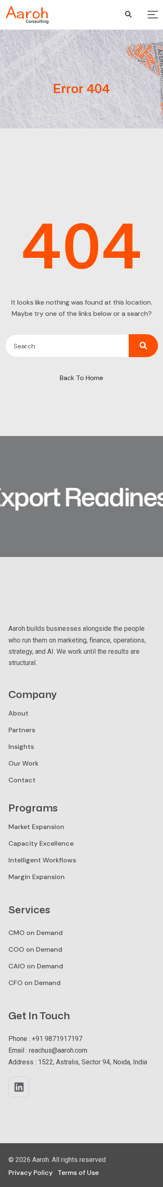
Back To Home (81, 377)
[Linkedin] (18, 1086)
